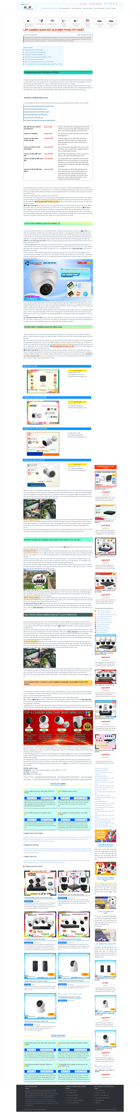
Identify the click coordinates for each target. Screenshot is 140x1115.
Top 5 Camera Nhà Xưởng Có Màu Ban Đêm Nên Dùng (57, 839)
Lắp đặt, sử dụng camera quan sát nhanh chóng (38, 57)
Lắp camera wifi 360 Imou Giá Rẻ (104, 807)
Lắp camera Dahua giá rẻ (104, 616)
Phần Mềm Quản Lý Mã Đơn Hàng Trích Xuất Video (40, 1043)
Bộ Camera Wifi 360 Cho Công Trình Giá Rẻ (71, 894)
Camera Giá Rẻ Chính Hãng (49, 8)
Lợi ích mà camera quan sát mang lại (34, 59)
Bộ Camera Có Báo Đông (38, 862)
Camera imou (29, 1105)
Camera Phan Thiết (30, 1109)
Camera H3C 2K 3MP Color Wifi (35, 397)
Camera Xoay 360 (100, 1090)
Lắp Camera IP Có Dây (102, 628)
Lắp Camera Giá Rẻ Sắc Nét (58, 860)
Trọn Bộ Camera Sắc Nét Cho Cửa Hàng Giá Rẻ (38, 897)
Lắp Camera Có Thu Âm (103, 620)
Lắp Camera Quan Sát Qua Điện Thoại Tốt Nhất (40, 792)
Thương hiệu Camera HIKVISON (106, 614)
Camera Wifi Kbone (38, 1103)
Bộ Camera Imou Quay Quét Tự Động (69, 997)
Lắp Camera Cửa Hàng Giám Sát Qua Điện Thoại (73, 813)
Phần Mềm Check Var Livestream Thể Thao (105, 845)
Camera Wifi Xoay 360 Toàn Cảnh (104, 819)
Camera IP (97, 1102)
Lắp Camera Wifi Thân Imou (103, 805)
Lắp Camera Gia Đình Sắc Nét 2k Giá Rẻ (69, 939)
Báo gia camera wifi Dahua (102, 795)
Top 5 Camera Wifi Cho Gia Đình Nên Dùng (79, 851)
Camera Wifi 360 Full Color (31, 853)
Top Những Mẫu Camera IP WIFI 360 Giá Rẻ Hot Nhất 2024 (76, 779)
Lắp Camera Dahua (72, 1092)
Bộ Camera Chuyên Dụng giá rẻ (55, 862)
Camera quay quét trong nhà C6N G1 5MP (70, 980)
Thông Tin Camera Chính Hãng (75, 1100)
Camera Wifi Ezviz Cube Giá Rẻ (41, 851)
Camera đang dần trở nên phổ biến (34, 50)
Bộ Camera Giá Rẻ (64, 8)
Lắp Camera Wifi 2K (100, 790)
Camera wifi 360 (43, 1101)
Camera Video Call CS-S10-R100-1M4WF (36, 981)
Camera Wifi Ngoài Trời (57, 849)
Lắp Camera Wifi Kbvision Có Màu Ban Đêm (36, 849)
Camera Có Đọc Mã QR (102, 768)
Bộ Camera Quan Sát (103, 610)
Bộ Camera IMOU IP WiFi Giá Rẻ (105, 718)
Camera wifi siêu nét (31, 1099)
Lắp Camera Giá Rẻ (103, 618)
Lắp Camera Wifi (76, 8)
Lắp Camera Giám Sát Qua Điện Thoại (38, 813)
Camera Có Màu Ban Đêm (102, 1095)
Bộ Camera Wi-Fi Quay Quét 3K (105, 685)
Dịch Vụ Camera (111, 8)
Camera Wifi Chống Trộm (58, 851)
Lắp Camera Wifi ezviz (51, 1103)
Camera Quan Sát (103, 1109)
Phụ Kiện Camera (99, 8)
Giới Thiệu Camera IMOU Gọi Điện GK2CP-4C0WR (46, 779)
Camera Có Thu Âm (100, 1092)
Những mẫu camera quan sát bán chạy (35, 54)
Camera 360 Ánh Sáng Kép (103, 821)
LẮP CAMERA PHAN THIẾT (95, 4)
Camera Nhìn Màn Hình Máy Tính (104, 786)
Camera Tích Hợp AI (102, 626)
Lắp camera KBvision (103, 612)
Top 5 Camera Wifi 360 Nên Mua (104, 827)
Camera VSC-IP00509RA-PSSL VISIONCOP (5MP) (104, 488)
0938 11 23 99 (82, 4)
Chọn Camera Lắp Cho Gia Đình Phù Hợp (68, 777)
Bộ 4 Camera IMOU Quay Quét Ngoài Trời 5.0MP (105, 653)
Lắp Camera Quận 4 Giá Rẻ (68, 791)
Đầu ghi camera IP (101, 632)
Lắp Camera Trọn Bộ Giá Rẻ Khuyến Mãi (45, 777)
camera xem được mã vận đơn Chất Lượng (36, 837)
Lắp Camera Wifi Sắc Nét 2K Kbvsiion (75, 849)
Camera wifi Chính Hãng (44, 1099)
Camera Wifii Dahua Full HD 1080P (105, 803)
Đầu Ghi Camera (88, 8)
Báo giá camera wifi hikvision (31, 839)
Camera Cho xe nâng (101, 770)
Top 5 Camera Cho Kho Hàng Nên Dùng (80, 837)
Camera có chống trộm (101, 780)
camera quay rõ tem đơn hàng (59, 837)
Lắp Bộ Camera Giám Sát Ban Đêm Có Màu (36, 860)
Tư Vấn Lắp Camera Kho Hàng (105, 912)
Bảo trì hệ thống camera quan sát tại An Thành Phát (39, 61)
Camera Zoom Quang (102, 624)
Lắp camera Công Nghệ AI (102, 1097)
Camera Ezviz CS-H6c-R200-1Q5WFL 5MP (36, 1021)
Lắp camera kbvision (72, 1090)
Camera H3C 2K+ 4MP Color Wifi (35, 429)
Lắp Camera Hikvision (72, 1095)
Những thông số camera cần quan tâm (35, 52)
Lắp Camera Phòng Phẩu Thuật (104, 778)
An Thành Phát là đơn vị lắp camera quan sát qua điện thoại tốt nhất (43, 64)
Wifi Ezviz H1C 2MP (30, 366)
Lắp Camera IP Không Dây (103, 622)
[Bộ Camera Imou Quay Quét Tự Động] (70, 994)
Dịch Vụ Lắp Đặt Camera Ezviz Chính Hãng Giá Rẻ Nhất (105, 879)
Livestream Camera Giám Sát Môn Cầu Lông (38, 1065)
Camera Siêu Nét (99, 1100)
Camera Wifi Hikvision (101, 801)
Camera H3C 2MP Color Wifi (33, 460)
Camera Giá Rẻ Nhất (101, 776)
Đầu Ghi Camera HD (101, 630)
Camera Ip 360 (99, 809)
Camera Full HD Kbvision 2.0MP (104, 788)
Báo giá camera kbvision (47, 841)
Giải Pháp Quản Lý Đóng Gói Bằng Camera (73, 1043)
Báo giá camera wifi (79, 839)
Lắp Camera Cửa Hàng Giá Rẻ (106, 944)
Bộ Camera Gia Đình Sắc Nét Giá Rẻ (34, 939)
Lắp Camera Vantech (72, 1097)
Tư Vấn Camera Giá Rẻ (73, 1102)
